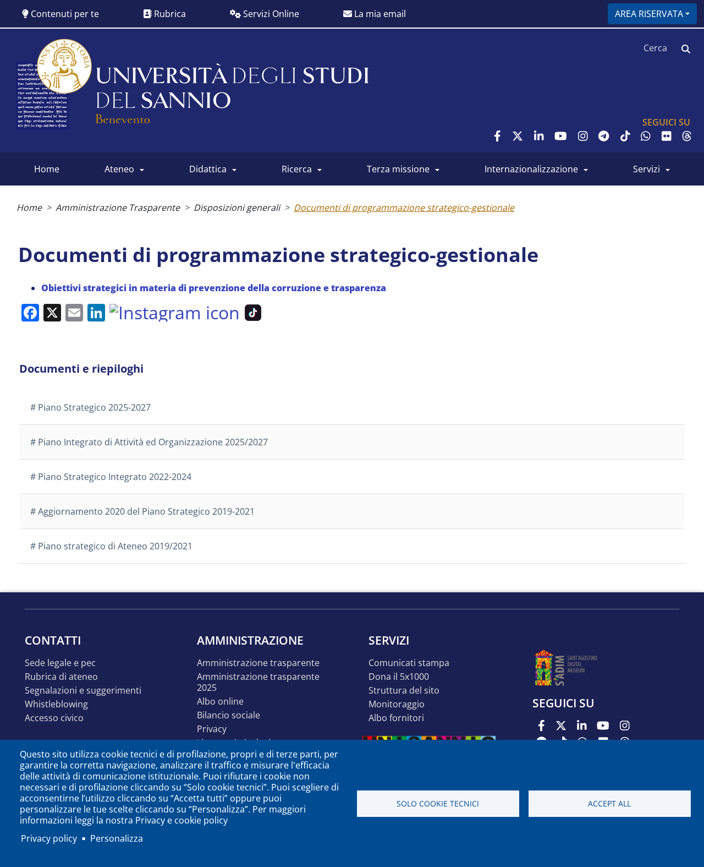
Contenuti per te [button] (64, 14)
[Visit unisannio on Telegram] (603, 135)
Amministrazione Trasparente (118, 207)
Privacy (212, 729)
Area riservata (649, 14)
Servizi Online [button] (270, 14)
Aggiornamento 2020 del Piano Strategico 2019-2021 (146, 511)
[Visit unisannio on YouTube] (560, 135)
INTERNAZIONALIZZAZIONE (531, 169)
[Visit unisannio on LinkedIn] (539, 135)
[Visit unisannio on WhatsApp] (646, 135)
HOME (46, 169)
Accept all (609, 803)
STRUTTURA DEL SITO (404, 690)
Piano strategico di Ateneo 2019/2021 (115, 546)
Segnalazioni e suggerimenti (83, 690)
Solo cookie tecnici (438, 803)
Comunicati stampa (409, 663)
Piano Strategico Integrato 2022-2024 (114, 477)
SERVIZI (646, 169)
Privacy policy (49, 838)
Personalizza (116, 838)
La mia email (379, 14)
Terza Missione (398, 169)
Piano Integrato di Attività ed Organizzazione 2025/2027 (153, 442)
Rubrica (169, 14)
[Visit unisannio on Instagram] (583, 135)
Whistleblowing (56, 704)
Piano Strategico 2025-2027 (94, 407)
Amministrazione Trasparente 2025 (258, 682)
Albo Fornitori (396, 718)
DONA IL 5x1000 (399, 677)
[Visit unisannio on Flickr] (667, 135)
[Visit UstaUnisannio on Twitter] (517, 135)
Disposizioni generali (237, 207)
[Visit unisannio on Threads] (687, 135)
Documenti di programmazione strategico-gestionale (404, 207)
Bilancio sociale (228, 715)
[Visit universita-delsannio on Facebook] (497, 135)
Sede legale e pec (60, 663)
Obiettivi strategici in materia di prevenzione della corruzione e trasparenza (213, 288)
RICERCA (297, 169)
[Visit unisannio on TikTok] (625, 135)
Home (29, 207)
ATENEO (119, 169)
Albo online (220, 701)
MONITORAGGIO (397, 704)
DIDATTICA (208, 169)
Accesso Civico (54, 718)
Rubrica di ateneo (61, 677)
